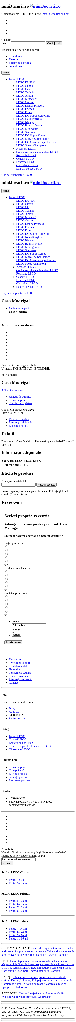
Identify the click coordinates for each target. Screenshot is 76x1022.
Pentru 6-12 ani (18, 904)
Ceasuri (23, 993)
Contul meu (16, 56)
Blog (12, 708)
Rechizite (31, 996)
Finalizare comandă (20, 62)
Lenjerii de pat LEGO (21, 742)
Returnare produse (19, 780)
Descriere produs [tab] (19, 419)
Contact (13, 682)
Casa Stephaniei (19, 961)
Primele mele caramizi (25, 977)
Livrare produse (18, 773)
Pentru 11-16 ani (18, 938)
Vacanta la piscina (56, 983)
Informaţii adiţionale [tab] (20, 422)
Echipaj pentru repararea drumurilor (52, 980)
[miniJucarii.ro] (45, 6)
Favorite (13, 59)
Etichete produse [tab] (18, 425)
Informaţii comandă (20, 679)
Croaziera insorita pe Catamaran (48, 961)
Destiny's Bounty (21, 980)
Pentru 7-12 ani (18, 907)
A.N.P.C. (14, 711)
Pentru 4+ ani (17, 879)
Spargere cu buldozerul (14, 987)
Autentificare (16, 66)
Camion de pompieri (13, 983)
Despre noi (15, 659)
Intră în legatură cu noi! (55, 13)
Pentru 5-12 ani (18, 883)
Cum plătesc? (17, 770)
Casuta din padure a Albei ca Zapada (49, 967)
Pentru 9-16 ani (18, 935)
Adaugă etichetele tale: (14, 481)
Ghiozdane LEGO (19, 749)
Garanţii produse (18, 777)
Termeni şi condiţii (19, 662)
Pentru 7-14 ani (18, 928)
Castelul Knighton (42, 948)
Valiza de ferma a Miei (14, 967)
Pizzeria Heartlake (57, 954)
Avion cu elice (47, 977)
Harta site (14, 669)
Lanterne (51, 993)
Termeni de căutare (20, 672)
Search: (5, 43)
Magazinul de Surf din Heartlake (27, 954)
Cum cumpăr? (17, 767)
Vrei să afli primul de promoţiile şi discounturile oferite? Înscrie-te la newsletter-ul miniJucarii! (33, 854)
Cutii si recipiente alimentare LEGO (30, 746)
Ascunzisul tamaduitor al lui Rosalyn (38, 970)
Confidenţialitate (18, 666)
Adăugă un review (12, 390)
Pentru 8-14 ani (18, 931)
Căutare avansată (19, 676)
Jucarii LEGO (17, 736)
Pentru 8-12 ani (18, 910)
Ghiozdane (44, 996)
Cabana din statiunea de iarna (57, 964)
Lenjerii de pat (36, 993)
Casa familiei (9, 970)
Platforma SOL (18, 718)
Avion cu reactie (36, 951)
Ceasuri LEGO (18, 739)
